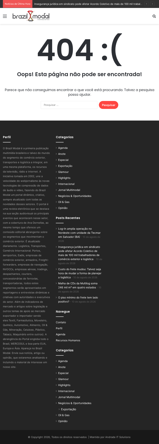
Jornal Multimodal (69, 189)
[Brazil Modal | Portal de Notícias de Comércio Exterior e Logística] (31, 16)
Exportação (65, 165)
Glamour (63, 171)
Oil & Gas (63, 201)
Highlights (64, 177)
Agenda (63, 147)
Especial (63, 159)
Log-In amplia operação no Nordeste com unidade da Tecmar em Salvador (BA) (79, 232)
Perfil (59, 328)
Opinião (62, 207)
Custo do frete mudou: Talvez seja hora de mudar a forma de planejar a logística (79, 273)
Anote (62, 153)
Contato (61, 322)
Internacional (66, 183)
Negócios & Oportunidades (74, 195)
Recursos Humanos (68, 340)
